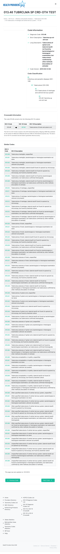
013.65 (7, 380)
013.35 (7, 281)
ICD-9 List (11, 18)
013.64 (7, 375)
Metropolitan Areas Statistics (10, 523)
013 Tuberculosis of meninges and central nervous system (20, 20)
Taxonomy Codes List (11, 502)
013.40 (7, 293)
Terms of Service (45, 545)
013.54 (7, 340)
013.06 (7, 181)
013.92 (7, 438)
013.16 (7, 216)
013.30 (7, 257)
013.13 (7, 201)
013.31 (7, 260)
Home (5, 18)
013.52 (7, 330)
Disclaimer (53, 545)
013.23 (7, 237)
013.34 (7, 276)
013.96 (7, 461)
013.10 (7, 188)
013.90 (7, 430)
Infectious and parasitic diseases (24, 18)
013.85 (7, 416)
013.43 (7, 306)
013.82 (7, 401)
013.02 (7, 162)
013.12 (7, 196)
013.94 (7, 448)
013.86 (7, 423)
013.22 (7, 232)
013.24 (7, 240)
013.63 (7, 370)
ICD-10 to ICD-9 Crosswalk (28, 514)
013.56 (7, 350)
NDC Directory (9, 505)
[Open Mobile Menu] (55, 4)
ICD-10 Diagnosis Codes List (28, 505)
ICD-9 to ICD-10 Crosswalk (28, 510)
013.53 (7, 335)
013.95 (7, 454)
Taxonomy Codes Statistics (10, 527)
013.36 (7, 286)
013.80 (7, 393)
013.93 (7, 443)
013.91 (7, 433)
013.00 (7, 154)
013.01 (7, 157)
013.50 (7, 321)
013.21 (7, 227)
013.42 (7, 301)
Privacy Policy (53, 547)
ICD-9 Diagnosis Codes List (30, 501)
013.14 (7, 206)
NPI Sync (7, 531)
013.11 (7, 191)
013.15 (7, 211)
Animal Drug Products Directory (11, 508)
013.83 (7, 406)
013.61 (7, 360)
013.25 (7, 245)
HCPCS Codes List (28, 497)
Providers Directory (10, 500)
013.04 (7, 171)
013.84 (7, 411)
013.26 (7, 250)
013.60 (7, 357)
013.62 (7, 365)
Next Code (46, 480)
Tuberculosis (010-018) (40, 18)
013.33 (7, 270)
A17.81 (24, 127)
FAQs (6, 533)
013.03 (7, 167)
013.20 (7, 223)
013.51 (7, 325)
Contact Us (36, 545)
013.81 (7, 396)
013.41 (7, 296)
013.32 (7, 265)
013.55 (7, 345)
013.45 (7, 316)
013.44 (7, 311)
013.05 (7, 176)
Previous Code (13, 480)
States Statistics (9, 519)
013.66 (7, 386)
